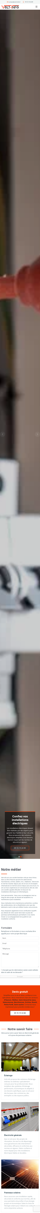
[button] (3, 434)
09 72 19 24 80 (20, 848)
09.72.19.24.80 (29, 2)
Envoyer (20, 976)
